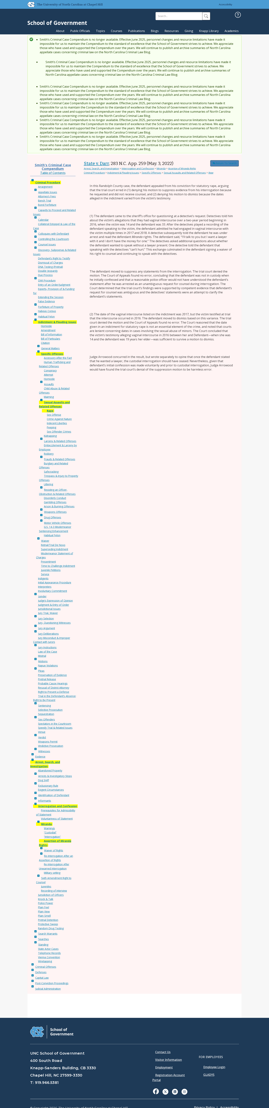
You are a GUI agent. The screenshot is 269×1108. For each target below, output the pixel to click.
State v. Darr (96, 163)
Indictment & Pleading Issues (57, 322)
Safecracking (51, 471)
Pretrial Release (47, 679)
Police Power (45, 903)
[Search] (206, 16)
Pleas (41, 671)
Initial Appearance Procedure (54, 582)
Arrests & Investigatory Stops (55, 776)
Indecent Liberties (57, 423)
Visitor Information (168, 1060)
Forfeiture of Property (50, 307)
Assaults (49, 384)
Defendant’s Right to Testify (54, 258)
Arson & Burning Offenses (59, 506)
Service (45, 574)
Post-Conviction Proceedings (51, 983)
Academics (232, 31)
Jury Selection (46, 618)
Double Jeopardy (48, 271)
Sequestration (46, 714)
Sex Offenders (46, 719)
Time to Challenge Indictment (58, 566)
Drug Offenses (52, 517)
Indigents (43, 578)
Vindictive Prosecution (50, 746)
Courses (116, 31)
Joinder (42, 596)
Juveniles (46, 886)
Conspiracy (50, 370)
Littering (48, 484)
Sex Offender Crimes (59, 431)
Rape (50, 410)
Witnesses (44, 751)
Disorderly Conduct (55, 498)
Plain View (44, 911)
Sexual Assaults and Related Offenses (185, 172)
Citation (45, 343)
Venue (41, 732)
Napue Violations (48, 665)
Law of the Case (47, 651)
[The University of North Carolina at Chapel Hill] (29, 4)
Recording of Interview (54, 890)
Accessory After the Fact (58, 358)
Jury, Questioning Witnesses (54, 622)
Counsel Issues (47, 244)
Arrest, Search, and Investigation (101, 168)
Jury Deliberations (48, 633)
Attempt (48, 374)
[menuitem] (157, 1094)
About (60, 31)
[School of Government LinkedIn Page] (175, 1091)
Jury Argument (46, 628)
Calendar (43, 219)
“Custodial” (50, 832)
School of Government (57, 23)
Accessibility (225, 4)
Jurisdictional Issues (49, 609)
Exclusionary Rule (48, 785)
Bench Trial (44, 200)
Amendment (48, 330)
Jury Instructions (47, 647)
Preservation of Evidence (52, 675)
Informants (44, 800)
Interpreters (44, 586)
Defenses (40, 972)
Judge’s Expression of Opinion (55, 600)
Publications (136, 31)
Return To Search (226, 163)
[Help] (238, 15)
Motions (43, 661)
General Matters (50, 348)
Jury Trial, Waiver (48, 613)
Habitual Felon (46, 316)
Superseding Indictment (54, 549)
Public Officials (80, 31)
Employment (164, 1067)
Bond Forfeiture (47, 204)
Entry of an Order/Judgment (54, 284)
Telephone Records (49, 953)
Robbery (49, 453)
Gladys (208, 1075)
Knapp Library (209, 31)
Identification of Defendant (53, 795)
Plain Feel (43, 907)
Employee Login (214, 1067)
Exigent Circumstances (51, 789)
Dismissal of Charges (50, 262)
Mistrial (42, 656)
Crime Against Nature (59, 419)
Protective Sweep (48, 924)
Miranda (46, 824)
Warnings (49, 828)
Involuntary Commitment (52, 591)
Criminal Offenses (45, 966)
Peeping (51, 427)
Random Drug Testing (51, 928)
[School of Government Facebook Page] (156, 1091)
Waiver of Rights (53, 850)
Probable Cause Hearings (53, 683)
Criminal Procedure (47, 182)
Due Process (45, 275)
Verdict (42, 737)
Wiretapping (45, 961)
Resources (172, 31)
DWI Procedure (47, 280)
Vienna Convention (49, 957)
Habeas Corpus (47, 311)
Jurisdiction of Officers (51, 895)
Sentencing (44, 705)
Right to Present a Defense (53, 692)
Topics (100, 31)
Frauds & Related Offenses (59, 459)
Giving (189, 31)
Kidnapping (50, 435)
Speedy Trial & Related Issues (55, 727)
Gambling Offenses (55, 502)
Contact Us (163, 1052)
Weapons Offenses (55, 512)
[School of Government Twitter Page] (165, 1091)
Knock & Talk (45, 899)
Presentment (48, 561)
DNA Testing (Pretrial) (50, 266)
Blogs (155, 31)
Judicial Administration (48, 988)
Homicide (46, 326)
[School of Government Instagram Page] (184, 1091)
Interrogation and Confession (57, 806)
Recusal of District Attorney (53, 687)
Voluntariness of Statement (57, 818)
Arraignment (45, 186)
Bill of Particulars (50, 338)
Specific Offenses (52, 354)
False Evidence (46, 301)
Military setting (52, 872)
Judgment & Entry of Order (53, 604)
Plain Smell (44, 915)
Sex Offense (54, 414)
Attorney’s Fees (47, 196)
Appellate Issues (47, 192)
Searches (43, 939)
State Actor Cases (48, 949)
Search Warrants (47, 933)
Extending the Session (50, 297)
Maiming (49, 397)
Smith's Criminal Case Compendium (53, 167)
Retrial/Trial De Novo (53, 545)
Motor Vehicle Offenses (57, 523)
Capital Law (42, 977)
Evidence (40, 756)
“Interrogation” (52, 836)
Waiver (45, 540)
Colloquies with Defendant (53, 233)
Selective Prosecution (50, 709)
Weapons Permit (47, 741)
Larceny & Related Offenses (60, 441)
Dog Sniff (43, 780)
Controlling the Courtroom (53, 239)
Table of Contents (53, 173)
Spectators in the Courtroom (54, 723)
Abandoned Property (50, 770)
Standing (43, 944)
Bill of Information (51, 334)
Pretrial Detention (48, 920)
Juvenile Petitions (51, 570)
